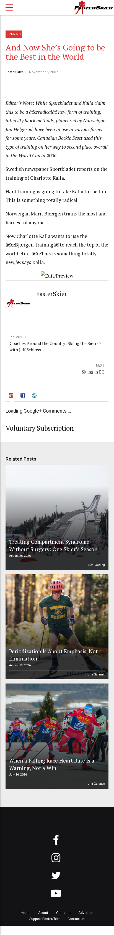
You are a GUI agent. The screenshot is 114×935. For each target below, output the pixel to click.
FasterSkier (14, 72)
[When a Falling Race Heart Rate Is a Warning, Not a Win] (56, 736)
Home (25, 913)
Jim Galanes (96, 674)
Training (14, 34)
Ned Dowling (96, 564)
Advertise (85, 913)
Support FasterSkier (44, 919)
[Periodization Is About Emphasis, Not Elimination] (56, 627)
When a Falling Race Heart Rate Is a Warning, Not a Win (51, 764)
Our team (63, 913)
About (43, 913)
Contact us (76, 919)
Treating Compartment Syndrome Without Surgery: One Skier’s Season (53, 545)
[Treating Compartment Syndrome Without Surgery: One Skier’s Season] (56, 517)
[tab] (12, 396)
